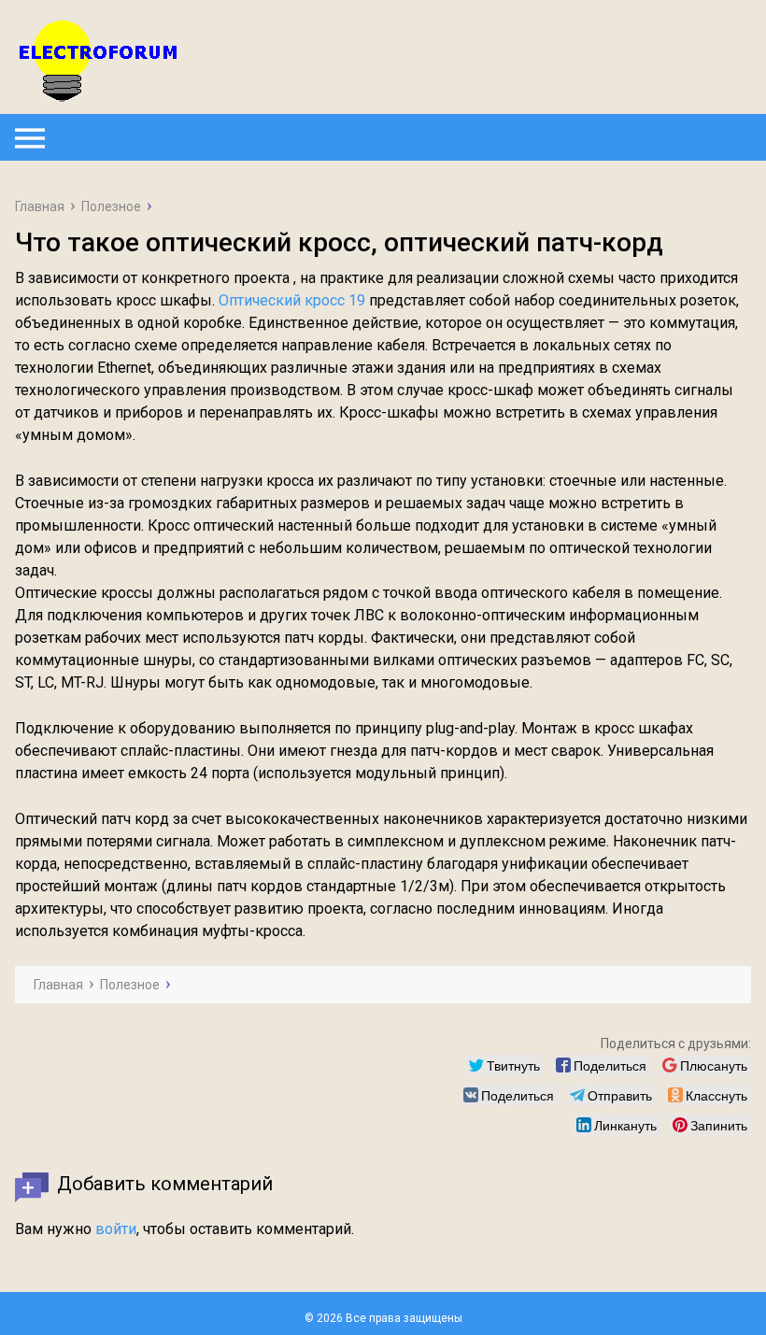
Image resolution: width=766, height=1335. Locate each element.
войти (115, 1229)
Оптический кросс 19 (292, 300)
